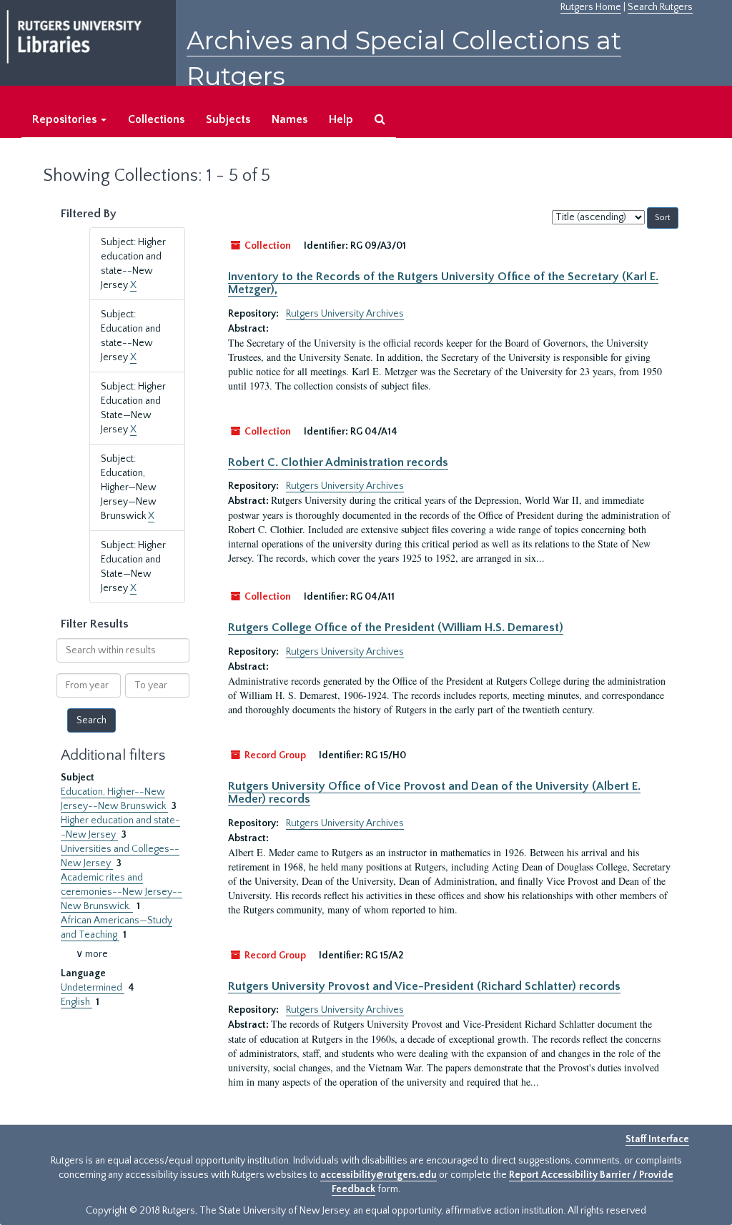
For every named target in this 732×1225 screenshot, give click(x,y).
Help (341, 119)
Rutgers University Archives (345, 313)
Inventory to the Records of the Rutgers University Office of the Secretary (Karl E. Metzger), (443, 283)
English (76, 1002)
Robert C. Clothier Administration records (338, 462)
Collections (156, 119)
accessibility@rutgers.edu (378, 1175)
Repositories (65, 119)
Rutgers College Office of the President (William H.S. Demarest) (395, 627)
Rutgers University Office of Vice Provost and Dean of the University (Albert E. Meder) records (434, 792)
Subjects (228, 119)
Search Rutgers (660, 7)
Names (289, 119)
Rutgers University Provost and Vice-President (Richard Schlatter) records (424, 986)
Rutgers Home (590, 7)
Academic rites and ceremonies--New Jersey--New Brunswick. (121, 892)
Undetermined (92, 987)
